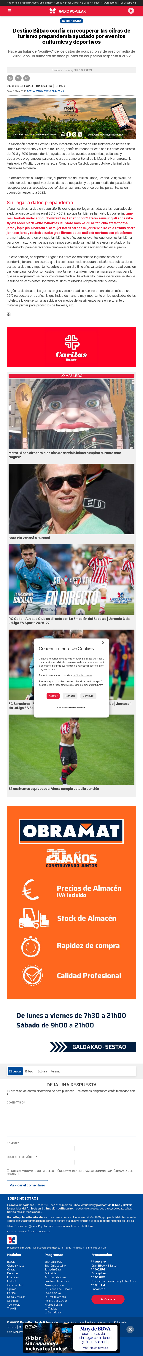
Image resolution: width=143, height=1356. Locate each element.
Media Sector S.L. (77, 707)
